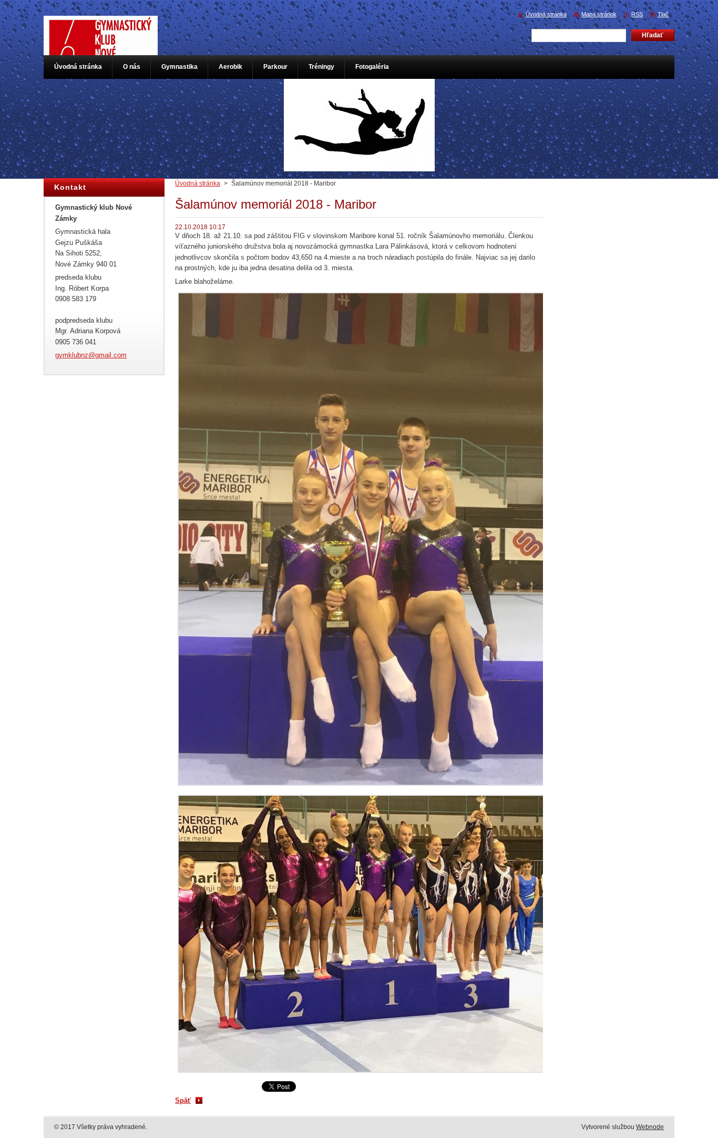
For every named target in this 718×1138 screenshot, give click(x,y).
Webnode (650, 1127)
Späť (183, 1100)
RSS (637, 14)
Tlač (663, 14)
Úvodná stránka (197, 183)
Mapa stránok (599, 14)
